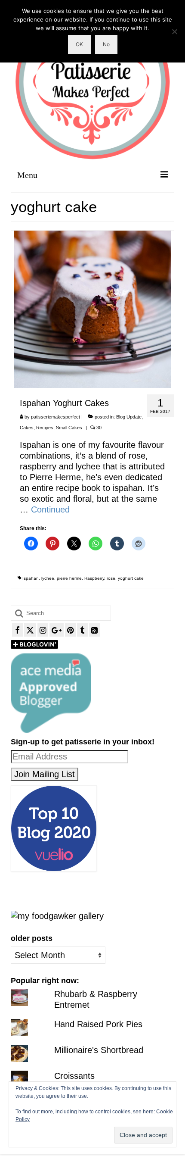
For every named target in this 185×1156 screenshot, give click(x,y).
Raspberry (94, 578)
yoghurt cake (131, 578)
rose (111, 578)
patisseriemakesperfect (55, 416)
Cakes (27, 427)
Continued (50, 509)
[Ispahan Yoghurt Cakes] (92, 308)
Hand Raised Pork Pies (98, 1024)
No (106, 44)
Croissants (74, 1076)
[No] (174, 31)
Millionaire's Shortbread (98, 1050)
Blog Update (129, 416)
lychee (47, 578)
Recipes (44, 427)
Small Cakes (69, 427)
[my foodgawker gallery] (57, 915)
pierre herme (69, 578)
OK (79, 44)
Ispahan (30, 578)
